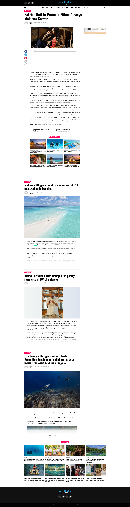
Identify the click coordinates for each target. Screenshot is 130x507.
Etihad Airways (41, 124)
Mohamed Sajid (33, 23)
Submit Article (78, 7)
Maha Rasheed (33, 367)
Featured (49, 124)
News (47, 7)
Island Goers (59, 7)
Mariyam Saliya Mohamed (36, 284)
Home (43, 7)
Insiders (66, 7)
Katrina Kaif (55, 124)
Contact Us (85, 7)
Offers (71, 7)
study (35, 245)
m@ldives (32, 193)
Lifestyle (52, 7)
